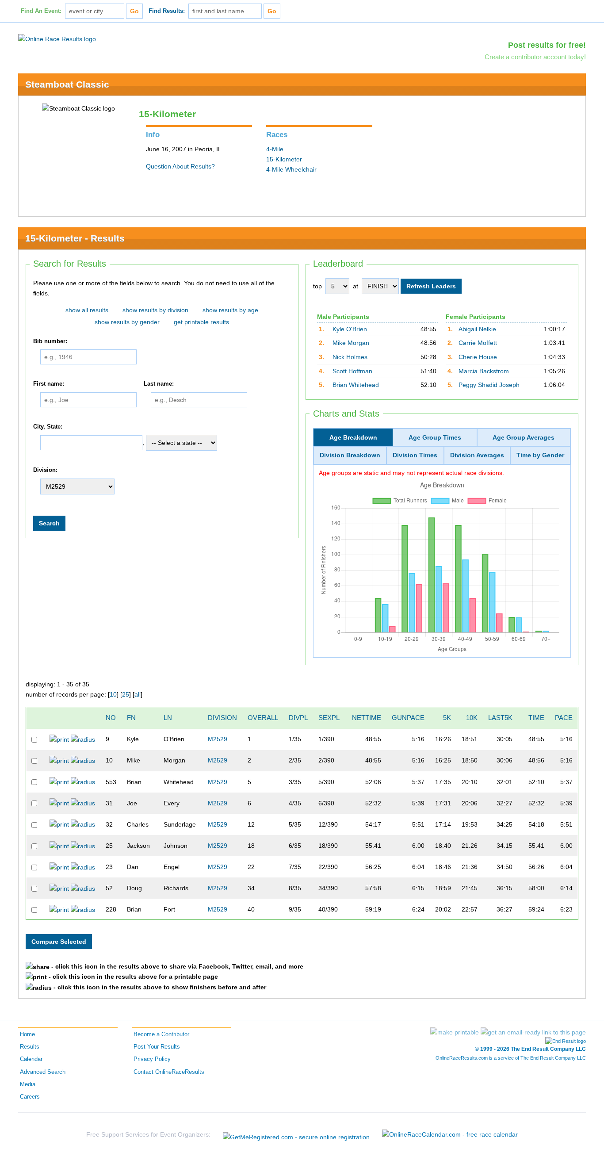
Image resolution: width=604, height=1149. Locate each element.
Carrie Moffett (478, 342)
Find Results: (167, 11)
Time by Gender (540, 455)
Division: (45, 470)
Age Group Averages (523, 437)
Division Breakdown (350, 455)
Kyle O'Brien (350, 329)
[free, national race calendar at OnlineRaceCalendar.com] (450, 1134)
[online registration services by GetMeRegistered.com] (296, 1134)
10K (472, 717)
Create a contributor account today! (535, 57)
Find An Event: (41, 11)
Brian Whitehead (356, 384)
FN (131, 717)
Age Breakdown (353, 437)
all (137, 694)
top (317, 286)
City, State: (47, 427)
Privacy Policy (152, 1059)
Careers (30, 1097)
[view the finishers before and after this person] (83, 739)
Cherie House (478, 356)
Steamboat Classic (67, 84)
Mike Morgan (351, 342)
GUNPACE (408, 717)
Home (27, 1034)
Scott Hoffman (352, 371)
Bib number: (50, 341)
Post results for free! (547, 45)
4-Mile (274, 149)
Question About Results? (180, 166)
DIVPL (298, 717)
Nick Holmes (350, 356)
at (355, 286)
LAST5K (500, 717)
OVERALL (263, 717)
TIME (536, 717)
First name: (48, 384)
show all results (86, 310)
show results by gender (127, 322)
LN (168, 717)
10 (113, 694)
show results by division (155, 310)
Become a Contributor (161, 1034)
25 (125, 694)
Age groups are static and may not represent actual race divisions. (411, 472)
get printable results (201, 322)
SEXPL (329, 717)
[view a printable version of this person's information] (59, 739)
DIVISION (222, 717)
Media (27, 1084)
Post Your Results (157, 1047)
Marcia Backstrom (484, 371)
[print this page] (454, 1032)
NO (111, 717)
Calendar (31, 1059)
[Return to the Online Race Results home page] (57, 38)
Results (29, 1047)
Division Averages (477, 455)
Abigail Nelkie (477, 329)
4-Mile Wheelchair (291, 169)
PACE (564, 717)
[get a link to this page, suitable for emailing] (533, 1032)
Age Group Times (435, 437)
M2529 (217, 739)
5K (447, 717)
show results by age (230, 310)
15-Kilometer (284, 159)
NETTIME (366, 717)
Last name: (159, 384)
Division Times (415, 455)
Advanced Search (42, 1072)
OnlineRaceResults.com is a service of (511, 1058)
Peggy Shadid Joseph (489, 384)
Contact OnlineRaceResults (169, 1072)
